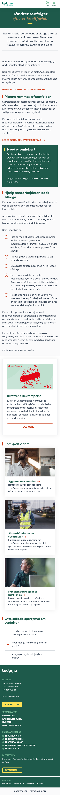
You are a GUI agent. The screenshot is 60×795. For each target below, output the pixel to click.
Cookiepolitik (20, 791)
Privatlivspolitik (38, 791)
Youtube (41, 784)
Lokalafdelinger (11, 725)
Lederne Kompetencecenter (20, 745)
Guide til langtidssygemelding (21, 89)
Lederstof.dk (12, 748)
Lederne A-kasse (14, 742)
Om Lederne (8, 715)
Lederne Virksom (14, 739)
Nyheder (7, 722)
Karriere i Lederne (12, 719)
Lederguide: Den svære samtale (21, 140)
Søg (47, 6)
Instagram (19, 784)
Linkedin (30, 784)
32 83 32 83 (11, 689)
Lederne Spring (13, 736)
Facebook (7, 784)
